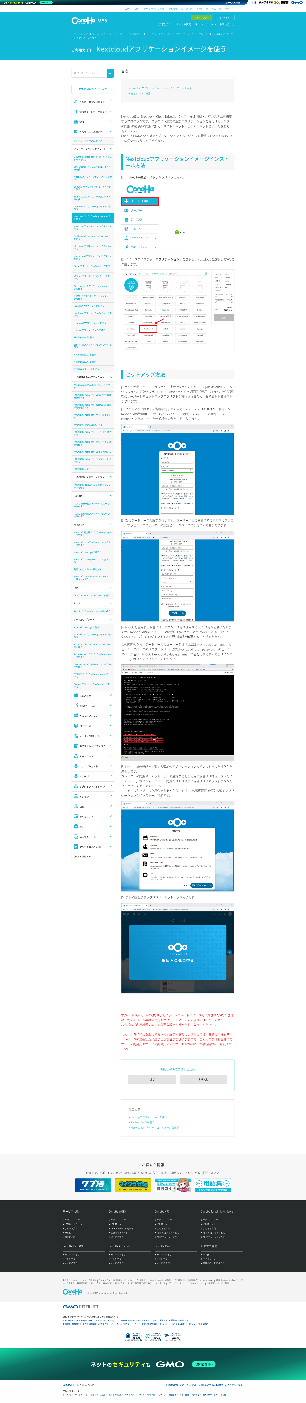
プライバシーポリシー (177, 1283)
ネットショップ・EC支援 (96, 1395)
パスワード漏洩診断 (127, 1320)
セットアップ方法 (141, 93)
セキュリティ (130, 1395)
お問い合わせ (227, 24)
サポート (229, 8)
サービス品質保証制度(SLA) (139, 1283)
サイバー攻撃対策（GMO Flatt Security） (151, 1324)
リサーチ (162, 1395)
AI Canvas (186, 8)
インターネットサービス (72, 1395)
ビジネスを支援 (115, 1395)
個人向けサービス (210, 1395)
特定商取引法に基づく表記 (88, 1283)
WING (128, 8)
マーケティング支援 (147, 1395)
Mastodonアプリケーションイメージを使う (155, 1127)
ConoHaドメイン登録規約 (84, 1280)
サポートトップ (80, 34)
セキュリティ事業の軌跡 (198, 1323)
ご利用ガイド (165, 24)
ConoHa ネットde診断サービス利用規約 (168, 1280)
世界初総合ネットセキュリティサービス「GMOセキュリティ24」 (89, 1320)
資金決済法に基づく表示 (113, 1283)
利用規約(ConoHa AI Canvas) (200, 1280)
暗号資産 (195, 1395)
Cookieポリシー (197, 1283)
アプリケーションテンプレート (192, 34)
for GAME (173, 8)
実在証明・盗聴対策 (71, 1324)
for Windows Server (153, 8)
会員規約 (66, 1280)
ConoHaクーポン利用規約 (136, 1280)
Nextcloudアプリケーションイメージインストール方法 (161, 88)
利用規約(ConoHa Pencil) (227, 1280)
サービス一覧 (213, 8)
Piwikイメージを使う (142, 1122)
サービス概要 (223, 1283)
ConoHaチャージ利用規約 (110, 1280)
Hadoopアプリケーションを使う (149, 1117)
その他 (223, 1395)
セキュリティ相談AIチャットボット (174, 1320)
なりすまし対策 (178, 1324)
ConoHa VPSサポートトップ (107, 34)
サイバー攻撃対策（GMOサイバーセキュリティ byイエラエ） (106, 1324)
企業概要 (211, 1283)
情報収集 (172, 1395)
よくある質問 (183, 24)
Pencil (199, 8)
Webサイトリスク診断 (147, 1320)
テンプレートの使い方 (158, 34)
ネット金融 (184, 1395)
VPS (137, 8)
